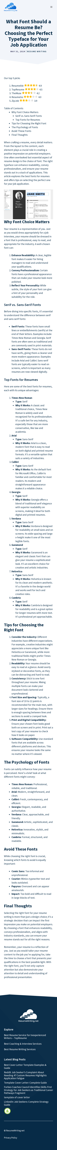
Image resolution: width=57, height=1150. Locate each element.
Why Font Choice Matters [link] (25, 112)
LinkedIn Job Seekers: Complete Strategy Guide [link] (26, 1103)
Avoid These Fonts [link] (21, 131)
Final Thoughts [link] (20, 134)
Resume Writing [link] (37, 51)
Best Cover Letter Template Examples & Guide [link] (25, 1066)
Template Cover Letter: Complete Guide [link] (25, 1082)
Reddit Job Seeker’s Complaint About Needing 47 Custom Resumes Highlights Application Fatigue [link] (25, 1075)
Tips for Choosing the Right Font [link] (29, 123)
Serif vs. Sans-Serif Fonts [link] (28, 115)
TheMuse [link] (16, 93)
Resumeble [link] (18, 85)
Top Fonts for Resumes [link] (27, 119)
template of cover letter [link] (17, 1097)
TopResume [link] (18, 89)
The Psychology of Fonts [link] (25, 127)
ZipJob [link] (15, 100)
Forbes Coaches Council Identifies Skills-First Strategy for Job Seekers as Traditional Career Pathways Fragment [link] (28, 1090)
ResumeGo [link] (17, 97)
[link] (7, 1111)
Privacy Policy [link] (10, 1137)
